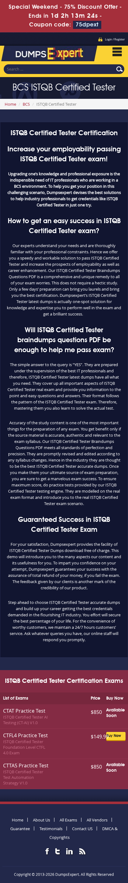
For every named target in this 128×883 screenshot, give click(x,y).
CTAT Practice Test (24, 710)
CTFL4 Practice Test (25, 735)
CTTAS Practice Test (25, 765)
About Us (41, 820)
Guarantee (20, 828)
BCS (26, 104)
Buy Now (114, 736)
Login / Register (115, 39)
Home (10, 104)
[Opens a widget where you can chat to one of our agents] (85, 847)
